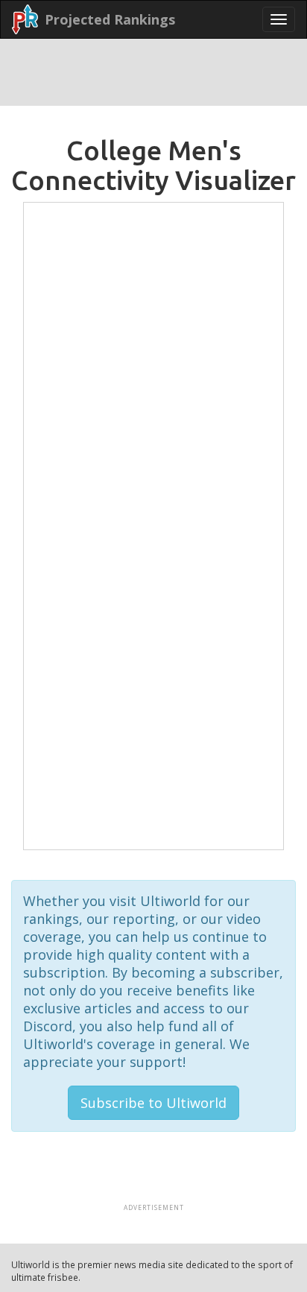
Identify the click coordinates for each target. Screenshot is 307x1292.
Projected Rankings (110, 19)
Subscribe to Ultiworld (153, 1106)
